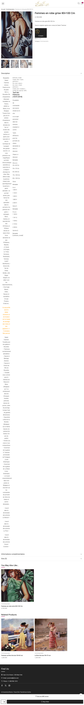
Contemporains (10, 9)
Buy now (46, 702)
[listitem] (5, 64)
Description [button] (5, 73)
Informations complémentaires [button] (13, 554)
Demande (15, 160)
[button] (3, 3)
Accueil (3, 9)
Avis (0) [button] (4, 559)
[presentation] (29, 63)
